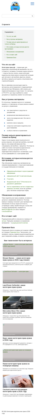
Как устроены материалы (14, 39)
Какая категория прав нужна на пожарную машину (16, 365)
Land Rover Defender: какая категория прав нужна (14, 286)
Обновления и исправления (15, 52)
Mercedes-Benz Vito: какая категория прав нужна (14, 312)
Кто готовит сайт (11, 54)
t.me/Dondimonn (7, 211)
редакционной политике (20, 223)
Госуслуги (10, 179)
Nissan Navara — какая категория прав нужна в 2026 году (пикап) (16, 259)
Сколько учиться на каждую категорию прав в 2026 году (15, 390)
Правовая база (11, 57)
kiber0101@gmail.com (8, 209)
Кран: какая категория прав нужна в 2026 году (17, 339)
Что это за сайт (11, 36)
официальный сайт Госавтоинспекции (19, 176)
